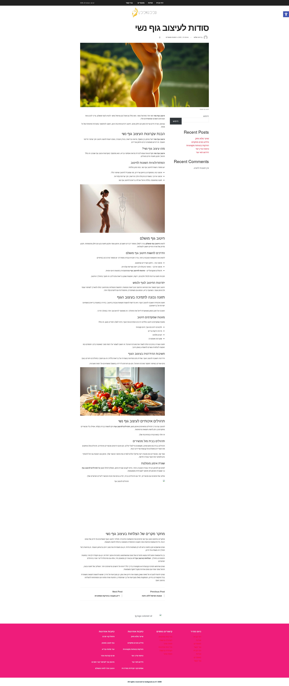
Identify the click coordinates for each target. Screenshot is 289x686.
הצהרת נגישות (166, 640)
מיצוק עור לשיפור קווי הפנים (103, 662)
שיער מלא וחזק (202, 138)
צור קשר (129, 2)
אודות (150, 2)
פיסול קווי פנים (108, 636)
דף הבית (159, 2)
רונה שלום (197, 37)
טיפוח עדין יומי (202, 148)
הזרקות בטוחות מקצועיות (197, 145)
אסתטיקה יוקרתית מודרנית (132, 668)
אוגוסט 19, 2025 (183, 37)
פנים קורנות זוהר (107, 656)
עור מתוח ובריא (108, 649)
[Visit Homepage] (144, 12)
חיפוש (206, 115)
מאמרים (141, 2)
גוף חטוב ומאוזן (108, 643)
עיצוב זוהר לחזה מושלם (104, 668)
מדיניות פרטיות (165, 636)
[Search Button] (208, 3)
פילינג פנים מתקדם (200, 141)
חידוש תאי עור (202, 152)
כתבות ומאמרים (171, 37)
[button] (286, 14)
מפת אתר (167, 643)
